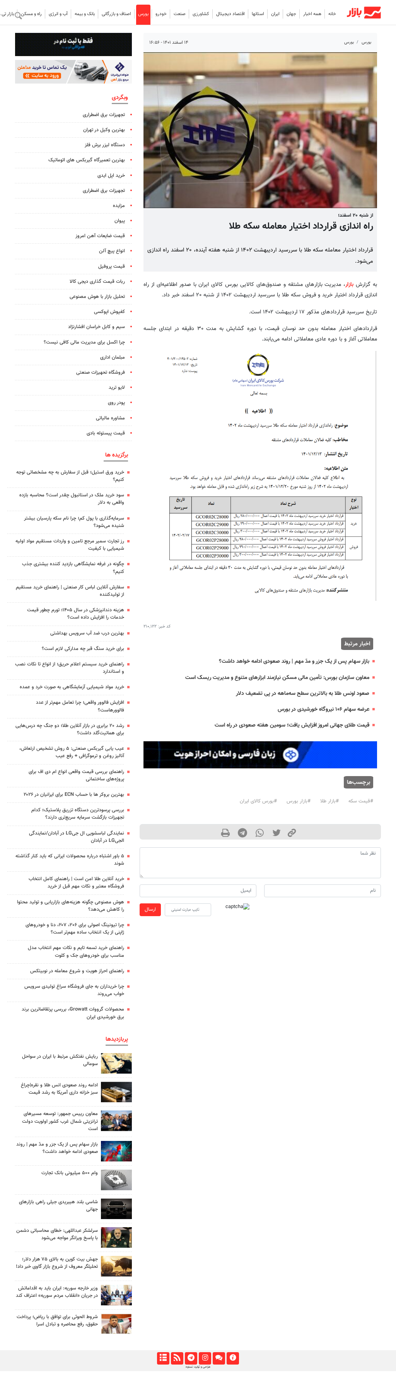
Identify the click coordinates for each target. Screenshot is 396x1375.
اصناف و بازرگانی (116, 13)
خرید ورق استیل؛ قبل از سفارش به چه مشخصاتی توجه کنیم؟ (70, 476)
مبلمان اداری (112, 357)
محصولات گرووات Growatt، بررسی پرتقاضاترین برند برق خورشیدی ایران (73, 1013)
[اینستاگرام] (205, 1358)
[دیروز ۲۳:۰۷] (116, 1151)
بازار (349, 284)
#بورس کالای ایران (258, 801)
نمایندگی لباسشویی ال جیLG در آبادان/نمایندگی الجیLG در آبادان (76, 837)
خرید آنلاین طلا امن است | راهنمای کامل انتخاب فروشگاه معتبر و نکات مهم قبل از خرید (76, 882)
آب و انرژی (58, 13)
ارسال (150, 909)
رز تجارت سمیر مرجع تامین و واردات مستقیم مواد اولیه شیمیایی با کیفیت (69, 544)
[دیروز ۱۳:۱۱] (116, 1237)
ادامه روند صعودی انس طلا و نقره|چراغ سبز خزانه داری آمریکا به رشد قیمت (59, 1088)
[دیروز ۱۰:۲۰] (116, 1063)
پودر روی (116, 403)
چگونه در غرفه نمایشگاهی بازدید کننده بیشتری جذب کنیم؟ (73, 567)
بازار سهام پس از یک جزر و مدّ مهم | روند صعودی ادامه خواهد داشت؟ (294, 661)
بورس (143, 13)
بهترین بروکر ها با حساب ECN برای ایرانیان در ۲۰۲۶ (74, 795)
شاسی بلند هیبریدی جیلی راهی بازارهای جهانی (58, 1205)
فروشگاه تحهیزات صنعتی (100, 372)
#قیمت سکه (360, 801)
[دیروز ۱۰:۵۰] (116, 1266)
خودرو (161, 13)
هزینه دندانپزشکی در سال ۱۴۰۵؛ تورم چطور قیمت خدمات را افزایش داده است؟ (75, 613)
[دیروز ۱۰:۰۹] (116, 1120)
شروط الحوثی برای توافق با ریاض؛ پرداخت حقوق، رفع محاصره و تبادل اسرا (57, 1320)
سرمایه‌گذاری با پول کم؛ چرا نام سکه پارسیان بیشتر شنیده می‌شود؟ (74, 522)
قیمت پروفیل (111, 266)
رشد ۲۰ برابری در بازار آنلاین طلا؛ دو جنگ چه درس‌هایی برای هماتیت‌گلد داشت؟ (69, 729)
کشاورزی (201, 13)
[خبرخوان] (177, 1358)
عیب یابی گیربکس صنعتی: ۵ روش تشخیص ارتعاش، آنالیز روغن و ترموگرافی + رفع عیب (71, 752)
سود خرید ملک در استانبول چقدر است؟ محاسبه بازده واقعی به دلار (71, 498)
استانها (258, 13)
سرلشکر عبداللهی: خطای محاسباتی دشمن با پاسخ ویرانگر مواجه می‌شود (57, 1234)
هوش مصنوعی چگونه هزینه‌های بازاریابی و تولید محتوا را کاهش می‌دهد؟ (70, 905)
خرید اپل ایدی (111, 176)
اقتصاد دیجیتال (230, 13)
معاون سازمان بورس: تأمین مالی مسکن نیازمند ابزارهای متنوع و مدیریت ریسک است (277, 677)
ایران (275, 13)
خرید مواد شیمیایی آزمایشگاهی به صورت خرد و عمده (72, 687)
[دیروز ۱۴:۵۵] (116, 1295)
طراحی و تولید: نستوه (198, 1367)
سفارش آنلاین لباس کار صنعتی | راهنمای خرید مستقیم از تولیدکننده (70, 591)
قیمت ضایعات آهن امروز (100, 236)
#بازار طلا (329, 801)
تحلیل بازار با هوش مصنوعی (97, 297)
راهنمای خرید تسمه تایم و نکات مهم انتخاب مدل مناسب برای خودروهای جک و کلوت (76, 951)
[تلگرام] (191, 1358)
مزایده (119, 206)
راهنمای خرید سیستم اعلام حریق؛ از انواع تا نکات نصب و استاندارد (69, 668)
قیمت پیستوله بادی (106, 433)
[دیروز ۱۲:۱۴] (116, 1180)
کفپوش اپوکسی (109, 312)
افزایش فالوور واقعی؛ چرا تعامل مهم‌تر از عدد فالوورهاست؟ (80, 706)
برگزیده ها (116, 455)
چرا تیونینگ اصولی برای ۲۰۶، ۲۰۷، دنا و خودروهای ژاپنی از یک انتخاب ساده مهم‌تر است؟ (75, 928)
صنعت (180, 13)
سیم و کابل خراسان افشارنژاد (96, 327)
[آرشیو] (163, 1358)
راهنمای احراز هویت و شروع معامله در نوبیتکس (77, 971)
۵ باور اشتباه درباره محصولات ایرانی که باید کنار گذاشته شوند (69, 859)
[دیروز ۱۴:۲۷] (116, 1323)
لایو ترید (117, 388)
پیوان (119, 221)
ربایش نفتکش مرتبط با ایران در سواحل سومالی (60, 1060)
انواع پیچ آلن (112, 251)
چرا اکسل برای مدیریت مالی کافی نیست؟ (84, 342)
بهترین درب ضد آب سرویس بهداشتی (87, 633)
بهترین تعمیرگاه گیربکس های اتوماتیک (86, 160)
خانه (332, 13)
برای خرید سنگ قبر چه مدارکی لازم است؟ (83, 649)
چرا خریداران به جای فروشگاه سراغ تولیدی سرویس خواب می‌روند (74, 990)
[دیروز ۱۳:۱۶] (116, 1209)
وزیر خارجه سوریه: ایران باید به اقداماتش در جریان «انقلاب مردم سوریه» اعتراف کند (57, 1292)
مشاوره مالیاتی (110, 418)
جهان (291, 13)
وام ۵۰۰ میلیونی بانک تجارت (69, 1173)
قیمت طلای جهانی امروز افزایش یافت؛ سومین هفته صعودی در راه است (292, 725)
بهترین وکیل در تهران (104, 130)
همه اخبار (312, 13)
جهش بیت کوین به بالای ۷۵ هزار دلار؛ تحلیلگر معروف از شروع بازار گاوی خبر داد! (57, 1263)
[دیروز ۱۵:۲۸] (116, 1092)
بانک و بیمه (85, 13)
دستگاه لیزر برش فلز (105, 145)
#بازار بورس (299, 801)
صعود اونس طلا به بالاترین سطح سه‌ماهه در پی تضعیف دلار (302, 693)
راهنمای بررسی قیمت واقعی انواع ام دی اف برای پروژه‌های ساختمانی (76, 775)
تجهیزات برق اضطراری (104, 115)
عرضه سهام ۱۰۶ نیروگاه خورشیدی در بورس (323, 709)
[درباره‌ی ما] (232, 1358)
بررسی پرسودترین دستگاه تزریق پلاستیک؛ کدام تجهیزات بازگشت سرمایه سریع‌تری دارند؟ (77, 813)
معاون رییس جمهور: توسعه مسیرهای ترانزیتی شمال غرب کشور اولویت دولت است (60, 1121)
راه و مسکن (31, 13)
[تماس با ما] (219, 1358)
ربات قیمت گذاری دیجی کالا (97, 282)
